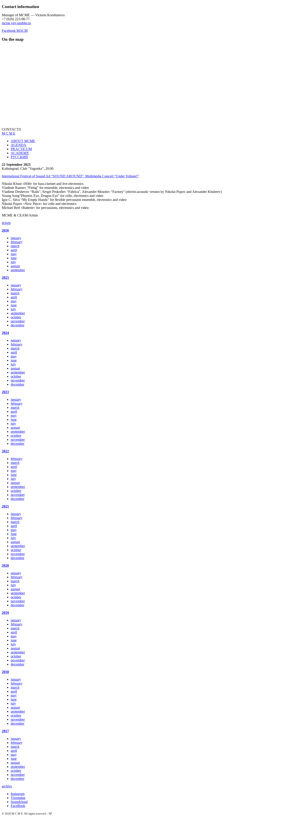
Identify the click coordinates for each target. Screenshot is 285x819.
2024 (5, 333)
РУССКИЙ (19, 157)
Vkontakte (18, 798)
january (16, 238)
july (13, 262)
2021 (5, 506)
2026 (5, 230)
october (16, 317)
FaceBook (18, 806)
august (15, 266)
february (16, 242)
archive (7, 786)
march (15, 246)
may (14, 254)
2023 (5, 392)
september (18, 270)
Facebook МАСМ (15, 30)
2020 (5, 565)
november (18, 321)
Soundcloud (19, 802)
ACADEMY (20, 153)
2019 (5, 613)
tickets (6, 223)
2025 (5, 277)
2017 (5, 731)
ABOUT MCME (23, 141)
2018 (5, 672)
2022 (5, 451)
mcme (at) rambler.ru (16, 23)
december (17, 325)
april (14, 250)
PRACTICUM (21, 149)
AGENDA (18, 145)
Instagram (17, 794)
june (14, 258)
